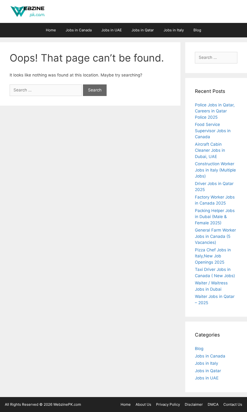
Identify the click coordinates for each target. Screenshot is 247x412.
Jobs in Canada (79, 30)
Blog (197, 30)
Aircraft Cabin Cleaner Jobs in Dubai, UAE (210, 150)
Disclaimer (194, 404)
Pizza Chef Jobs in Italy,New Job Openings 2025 (213, 256)
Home (51, 30)
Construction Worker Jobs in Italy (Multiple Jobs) (215, 170)
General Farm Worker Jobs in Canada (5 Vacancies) (215, 236)
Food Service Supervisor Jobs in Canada (213, 130)
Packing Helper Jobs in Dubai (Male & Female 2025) (215, 216)
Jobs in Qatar (142, 30)
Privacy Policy (168, 404)
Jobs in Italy (174, 30)
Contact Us (232, 404)
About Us (143, 404)
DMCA (213, 404)
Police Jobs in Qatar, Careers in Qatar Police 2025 (215, 111)
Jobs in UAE (111, 30)
